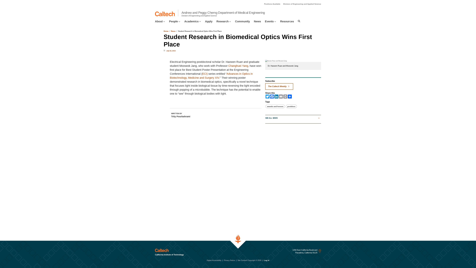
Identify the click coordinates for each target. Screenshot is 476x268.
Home (166, 31)
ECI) (205, 73)
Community (242, 21)
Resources (287, 21)
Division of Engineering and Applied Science (302, 4)
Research (222, 21)
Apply (208, 21)
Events (269, 21)
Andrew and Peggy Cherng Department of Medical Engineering (223, 14)
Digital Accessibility (214, 260)
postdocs (291, 106)
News (257, 21)
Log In (266, 260)
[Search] (299, 21)
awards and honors (275, 106)
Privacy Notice (229, 260)
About (159, 21)
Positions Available (272, 4)
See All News (271, 118)
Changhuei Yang (238, 65)
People (173, 21)
